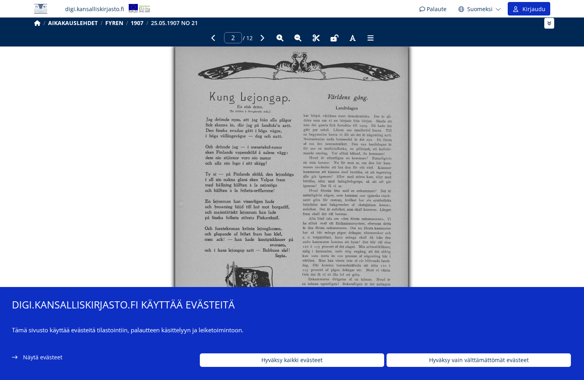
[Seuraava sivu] (262, 38)
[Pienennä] (298, 38)
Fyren (114, 23)
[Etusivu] (37, 23)
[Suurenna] (280, 38)
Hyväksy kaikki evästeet (292, 360)
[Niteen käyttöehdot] (334, 38)
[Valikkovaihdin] (549, 23)
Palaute (436, 9)
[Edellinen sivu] (213, 38)
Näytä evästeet (42, 357)
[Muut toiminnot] (371, 38)
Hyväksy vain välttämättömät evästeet (479, 360)
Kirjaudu (532, 9)
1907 (137, 23)
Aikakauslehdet (73, 23)
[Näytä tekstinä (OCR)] (352, 38)
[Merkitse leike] (316, 38)
